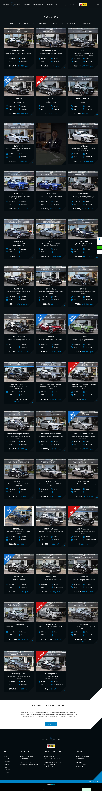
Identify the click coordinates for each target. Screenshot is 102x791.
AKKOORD (86, 789)
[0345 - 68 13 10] (100, 243)
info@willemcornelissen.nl (29, 764)
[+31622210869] (100, 248)
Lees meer (70, 789)
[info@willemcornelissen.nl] (100, 239)
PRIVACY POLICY (93, 781)
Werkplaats (38, 4)
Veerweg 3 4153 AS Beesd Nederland (81, 764)
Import (59, 4)
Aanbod (27, 4)
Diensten (49, 4)
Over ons (66, 4)
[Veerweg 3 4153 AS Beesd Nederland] (100, 252)
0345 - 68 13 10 (25, 762)
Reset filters (86, 23)
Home (6, 756)
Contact (74, 4)
